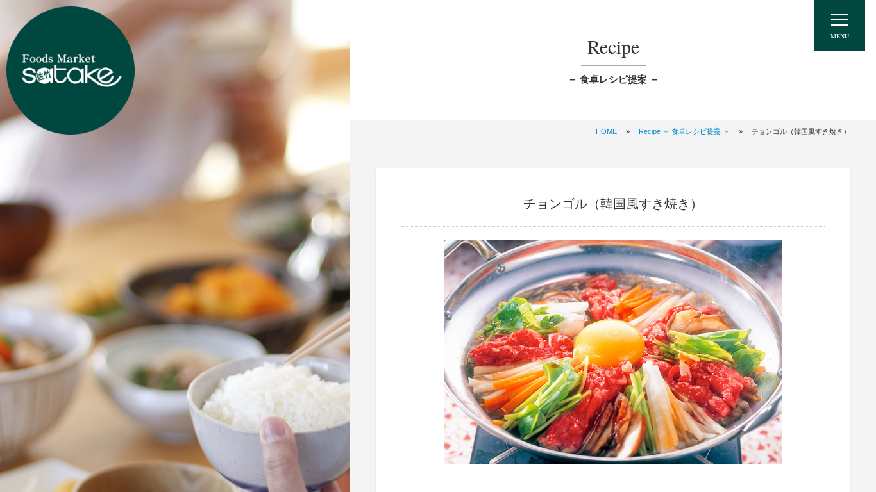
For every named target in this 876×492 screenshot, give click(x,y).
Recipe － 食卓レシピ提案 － (684, 131)
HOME (606, 131)
